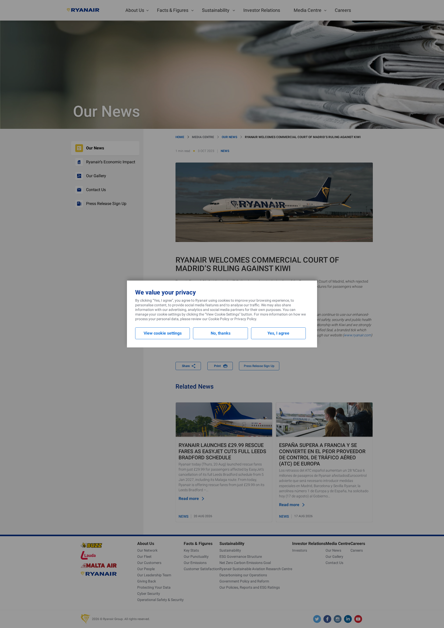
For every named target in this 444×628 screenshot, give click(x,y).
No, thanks (220, 333)
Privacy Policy (245, 319)
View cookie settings (163, 333)
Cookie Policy (218, 319)
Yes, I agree (278, 333)
